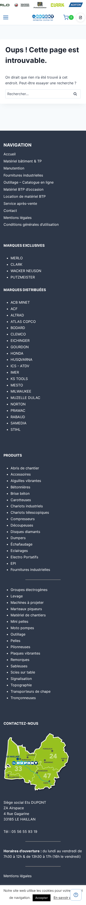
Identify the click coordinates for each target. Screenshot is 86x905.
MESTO (17, 385)
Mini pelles (19, 621)
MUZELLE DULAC (25, 397)
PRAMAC (18, 410)
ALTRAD (17, 315)
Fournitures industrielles (23, 175)
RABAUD (18, 417)
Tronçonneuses (23, 698)
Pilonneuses (20, 647)
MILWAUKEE (21, 391)
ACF (14, 309)
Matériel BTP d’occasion (23, 189)
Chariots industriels (27, 506)
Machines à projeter (27, 602)
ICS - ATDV (20, 366)
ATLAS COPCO (23, 321)
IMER (15, 372)
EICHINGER (20, 340)
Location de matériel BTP (25, 196)
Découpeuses (22, 525)
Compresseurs (23, 519)
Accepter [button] (41, 897)
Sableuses (19, 666)
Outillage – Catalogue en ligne (29, 182)
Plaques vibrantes (25, 653)
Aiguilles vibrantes (26, 480)
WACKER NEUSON (26, 271)
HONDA (17, 353)
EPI (13, 563)
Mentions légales (18, 217)
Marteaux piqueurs (26, 609)
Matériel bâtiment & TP (23, 161)
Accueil (10, 154)
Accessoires (21, 474)
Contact (10, 210)
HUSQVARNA (21, 359)
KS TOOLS (19, 378)
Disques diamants (25, 531)
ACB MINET (20, 302)
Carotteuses (21, 500)
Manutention (14, 168)
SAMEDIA (18, 423)
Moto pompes (22, 628)
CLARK (16, 264)
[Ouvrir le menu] (6, 17)
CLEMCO (18, 334)
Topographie (21, 685)
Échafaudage (21, 544)
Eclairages (19, 550)
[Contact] (76, 895)
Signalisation (21, 678)
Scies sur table (23, 672)
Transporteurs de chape (30, 691)
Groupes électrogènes (29, 589)
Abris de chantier (25, 468)
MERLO (17, 258)
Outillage (18, 634)
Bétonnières (20, 487)
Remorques (20, 659)
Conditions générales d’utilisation (31, 224)
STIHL (16, 429)
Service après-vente (20, 203)
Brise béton (20, 493)
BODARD (18, 327)
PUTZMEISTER (23, 277)
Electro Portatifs (24, 557)
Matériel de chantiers (28, 615)
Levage (17, 596)
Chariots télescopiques (30, 512)
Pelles (15, 640)
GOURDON (20, 347)
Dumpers (18, 538)
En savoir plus (65, 898)
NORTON (18, 404)
